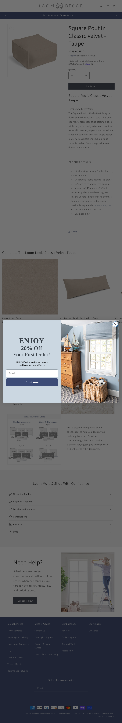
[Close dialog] (115, 324)
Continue (32, 382)
